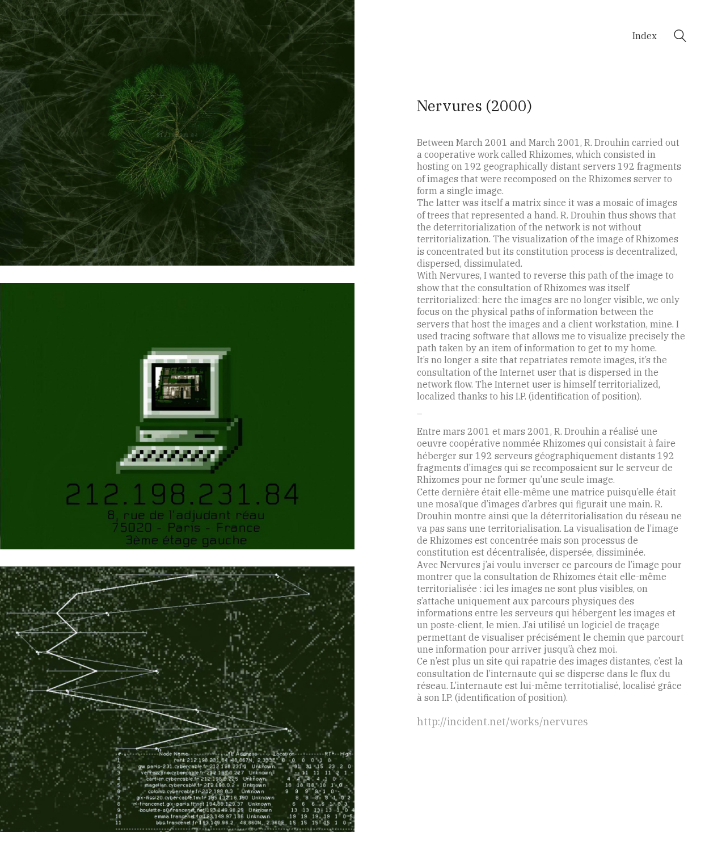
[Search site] (680, 37)
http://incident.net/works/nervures (502, 721)
